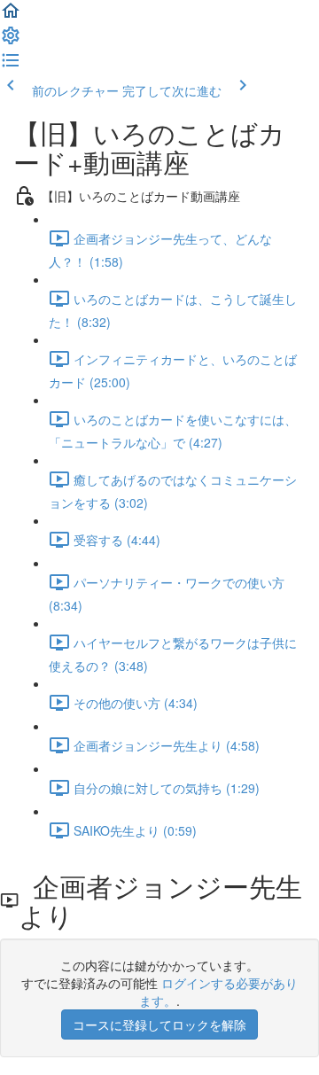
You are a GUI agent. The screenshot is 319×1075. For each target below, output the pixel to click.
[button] (10, 16)
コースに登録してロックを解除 (159, 1024)
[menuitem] (10, 41)
